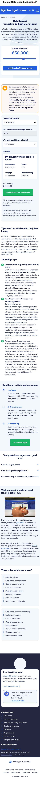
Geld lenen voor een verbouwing (17, 612)
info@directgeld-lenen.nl (10, 749)
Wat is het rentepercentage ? (18, 130)
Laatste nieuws (9, 736)
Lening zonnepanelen (13, 636)
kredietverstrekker (18, 700)
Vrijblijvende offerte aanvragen (20, 68)
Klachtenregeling (30, 769)
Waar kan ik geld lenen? (10, 465)
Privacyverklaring (16, 772)
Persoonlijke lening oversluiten (15, 723)
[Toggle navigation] (37, 10)
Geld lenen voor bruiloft (14, 584)
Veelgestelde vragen (11, 740)
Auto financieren (11, 577)
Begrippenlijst (9, 733)
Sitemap (34, 772)
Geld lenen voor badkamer (15, 581)
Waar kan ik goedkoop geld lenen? (14, 471)
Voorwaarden (19, 769)
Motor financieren (12, 598)
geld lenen (20, 522)
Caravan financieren (13, 618)
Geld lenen (8, 716)
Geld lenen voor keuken (14, 591)
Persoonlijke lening (11, 719)
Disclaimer (6, 772)
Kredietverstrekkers (11, 726)
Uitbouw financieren (13, 632)
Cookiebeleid (26, 772)
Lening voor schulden (13, 615)
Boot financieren (11, 625)
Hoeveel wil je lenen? (20, 48)
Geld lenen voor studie (14, 622)
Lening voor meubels (13, 594)
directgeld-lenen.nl (10, 676)
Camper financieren (13, 587)
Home (3, 17)
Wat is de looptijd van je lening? (15, 140)
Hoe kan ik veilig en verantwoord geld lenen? (19, 477)
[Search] (33, 10)
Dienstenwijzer (9, 769)
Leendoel (7, 729)
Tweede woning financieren (15, 629)
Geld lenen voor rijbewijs (15, 601)
